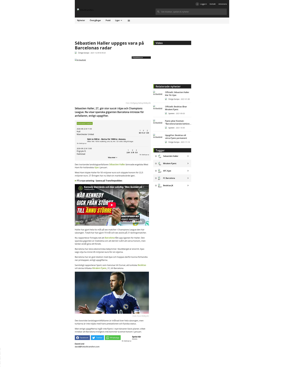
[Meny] (129, 21)
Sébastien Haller (117, 164)
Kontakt (213, 4)
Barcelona (110, 237)
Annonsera (222, 4)
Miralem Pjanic (99, 268)
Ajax (96, 167)
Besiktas (142, 265)
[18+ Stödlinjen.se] (144, 151)
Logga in (203, 4)
